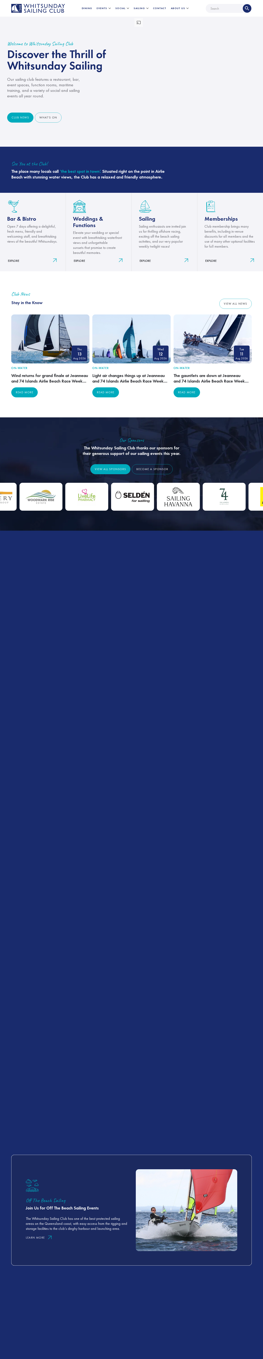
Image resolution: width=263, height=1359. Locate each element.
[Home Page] (38, 8)
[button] (103, 8)
